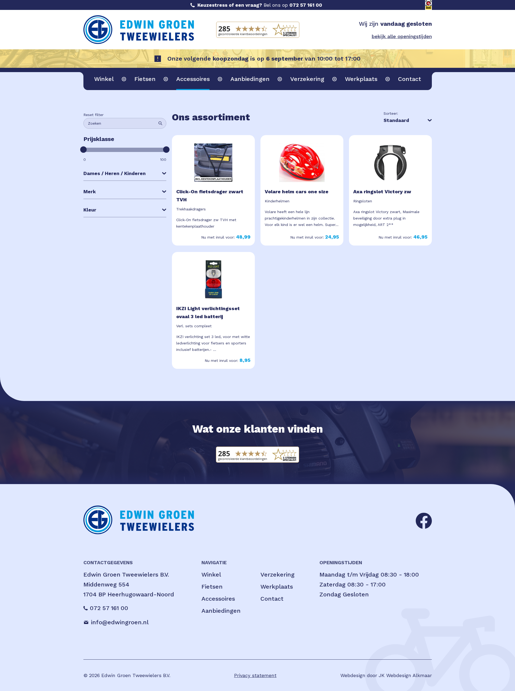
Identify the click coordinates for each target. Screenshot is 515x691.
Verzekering (307, 79)
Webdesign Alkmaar (409, 675)
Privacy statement (255, 675)
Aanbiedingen (250, 79)
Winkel (104, 79)
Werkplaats (361, 79)
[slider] (83, 149)
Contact (409, 79)
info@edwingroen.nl (120, 622)
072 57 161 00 (305, 5)
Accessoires (193, 79)
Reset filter (93, 115)
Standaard (396, 120)
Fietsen (145, 79)
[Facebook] (424, 520)
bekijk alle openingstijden (402, 36)
